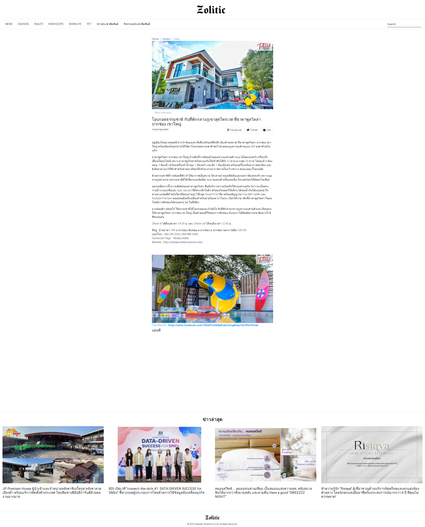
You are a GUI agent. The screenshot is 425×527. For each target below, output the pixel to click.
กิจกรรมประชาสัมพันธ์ (137, 24)
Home (155, 39)
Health (38, 24)
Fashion (23, 24)
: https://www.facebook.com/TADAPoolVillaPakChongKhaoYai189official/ (205, 325)
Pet (89, 24)
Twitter (254, 130)
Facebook (235, 130)
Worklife (75, 24)
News (10, 24)
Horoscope (56, 24)
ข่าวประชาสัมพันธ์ (107, 24)
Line (268, 130)
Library (166, 39)
